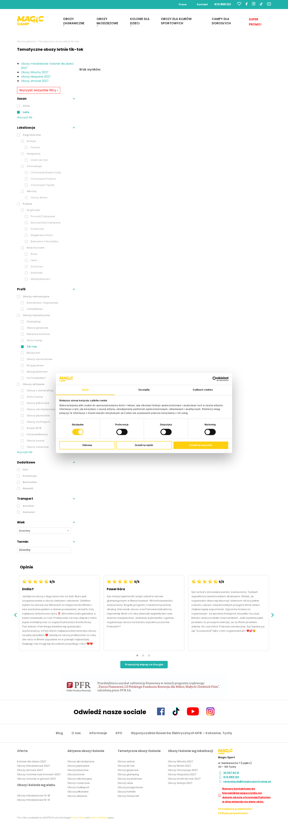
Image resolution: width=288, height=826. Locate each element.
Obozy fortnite (127, 791)
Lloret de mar (39, 160)
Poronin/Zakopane (42, 216)
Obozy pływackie (38, 415)
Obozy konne (35, 440)
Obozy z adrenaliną (39, 390)
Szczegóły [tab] (144, 389)
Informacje (98, 733)
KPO (119, 733)
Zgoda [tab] (85, 389)
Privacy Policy (78, 817)
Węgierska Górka (41, 235)
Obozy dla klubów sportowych (176, 21)
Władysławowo (40, 279)
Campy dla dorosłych (221, 21)
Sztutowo (36, 266)
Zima (26, 106)
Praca (183, 4)
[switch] (122, 432)
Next (272, 615)
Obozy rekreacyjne (35, 296)
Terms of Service (98, 817)
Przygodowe (34, 365)
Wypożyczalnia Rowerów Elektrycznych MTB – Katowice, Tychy (181, 733)
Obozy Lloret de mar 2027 (184, 779)
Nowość (27, 488)
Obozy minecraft (128, 796)
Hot (25, 469)
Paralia (35, 147)
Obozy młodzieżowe (107, 21)
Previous (15, 615)
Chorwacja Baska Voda (45, 172)
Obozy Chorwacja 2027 (183, 770)
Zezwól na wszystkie (200, 445)
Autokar (28, 506)
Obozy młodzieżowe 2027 (33, 766)
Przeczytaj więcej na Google (144, 664)
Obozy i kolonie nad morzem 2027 (39, 774)
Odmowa (87, 445)
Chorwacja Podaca (43, 179)
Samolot (28, 512)
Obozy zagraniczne (73, 21)
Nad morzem (35, 248)
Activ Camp (34, 397)
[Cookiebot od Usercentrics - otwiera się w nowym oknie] (211, 379)
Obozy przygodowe (130, 787)
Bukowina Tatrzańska (44, 241)
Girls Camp (34, 340)
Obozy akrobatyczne (40, 409)
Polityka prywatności (233, 813)
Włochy (31, 191)
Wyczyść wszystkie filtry (38, 90)
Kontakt (202, 4)
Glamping (33, 321)
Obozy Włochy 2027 (34, 72)
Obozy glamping (128, 774)
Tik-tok (31, 346)
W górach (33, 210)
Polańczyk (37, 229)
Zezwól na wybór (144, 445)
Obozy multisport (38, 422)
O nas (76, 733)
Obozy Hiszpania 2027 (36, 77)
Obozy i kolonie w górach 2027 (36, 779)
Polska (27, 204)
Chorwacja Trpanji (42, 185)
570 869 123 (222, 4)
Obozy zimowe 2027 (35, 81)
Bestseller (29, 482)
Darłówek (36, 273)
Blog (59, 733)
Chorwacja (34, 166)
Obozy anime (126, 761)
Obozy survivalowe (39, 359)
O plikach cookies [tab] (203, 389)
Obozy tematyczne (36, 315)
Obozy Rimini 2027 (179, 766)
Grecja (31, 141)
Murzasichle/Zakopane (45, 222)
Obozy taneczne (37, 447)
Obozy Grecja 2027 (180, 783)
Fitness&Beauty (37, 434)
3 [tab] (149, 655)
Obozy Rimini (38, 197)
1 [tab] (137, 655)
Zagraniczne (31, 135)
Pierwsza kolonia (38, 334)
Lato (25, 112)
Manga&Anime (36, 372)
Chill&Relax (34, 309)
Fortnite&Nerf (35, 378)
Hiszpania (33, 154)
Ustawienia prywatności (235, 809)
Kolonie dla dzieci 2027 (31, 761)
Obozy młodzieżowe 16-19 (33, 800)
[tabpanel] (59, 615)
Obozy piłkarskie (37, 403)
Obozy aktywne (33, 384)
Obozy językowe (37, 328)
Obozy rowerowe (78, 783)
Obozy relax (125, 783)
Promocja (29, 476)
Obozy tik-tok (126, 766)
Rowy (34, 254)
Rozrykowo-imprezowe (42, 303)
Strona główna (26, 41)
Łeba (33, 260)
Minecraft (33, 353)
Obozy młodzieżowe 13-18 (33, 795)
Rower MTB (33, 428)
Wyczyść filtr (25, 117)
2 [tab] (143, 655)
